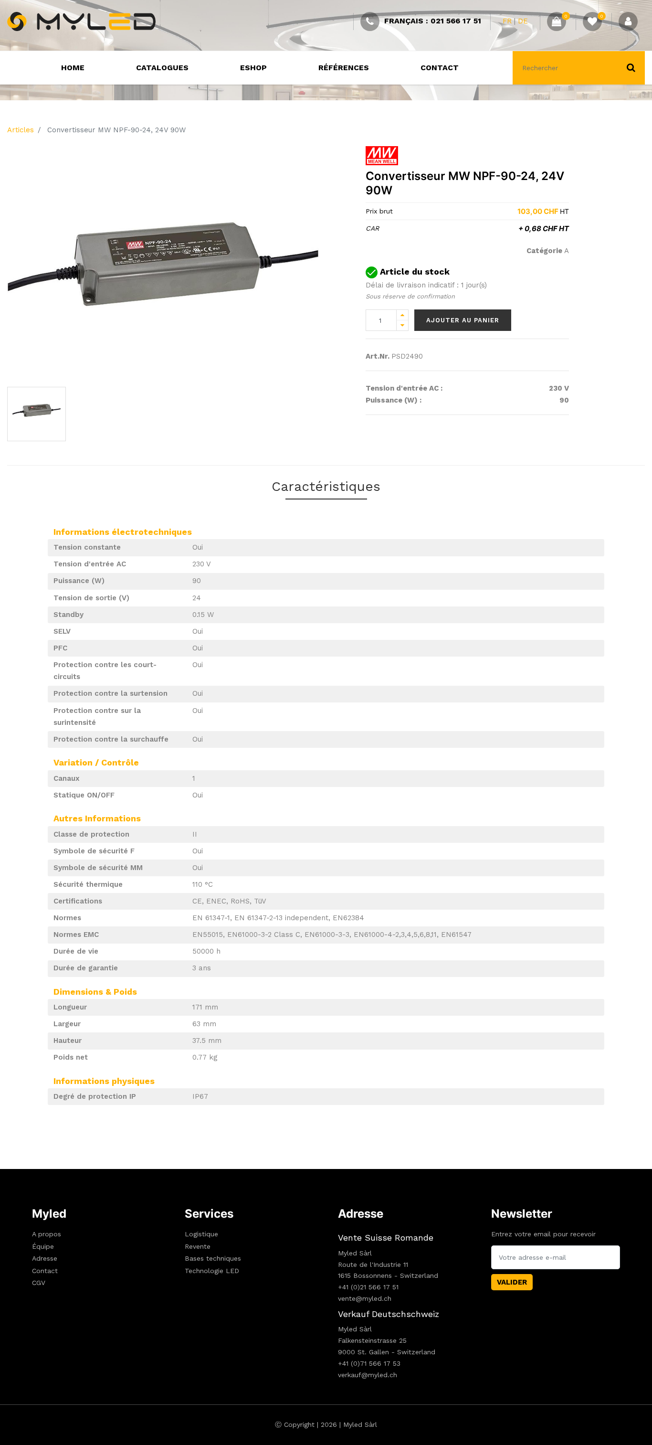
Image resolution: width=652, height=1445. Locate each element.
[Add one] (402, 315)
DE (523, 21)
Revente (197, 1246)
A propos (46, 1234)
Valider (512, 1282)
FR (507, 21)
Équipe (43, 1246)
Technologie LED (212, 1271)
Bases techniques (213, 1258)
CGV (38, 1282)
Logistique (201, 1234)
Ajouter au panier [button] (462, 320)
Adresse (44, 1258)
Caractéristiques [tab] (326, 486)
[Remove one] (402, 325)
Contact (45, 1271)
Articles (20, 130)
